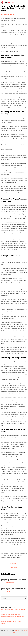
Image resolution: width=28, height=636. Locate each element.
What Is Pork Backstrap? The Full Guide (10, 614)
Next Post (14, 567)
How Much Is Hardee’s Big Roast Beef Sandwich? (13, 580)
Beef (2, 14)
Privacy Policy (18, 630)
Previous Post (14, 563)
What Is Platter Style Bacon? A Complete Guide (12, 616)
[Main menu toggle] (25, 2)
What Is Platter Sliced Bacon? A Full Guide (11, 619)
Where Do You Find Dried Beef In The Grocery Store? (13, 589)
